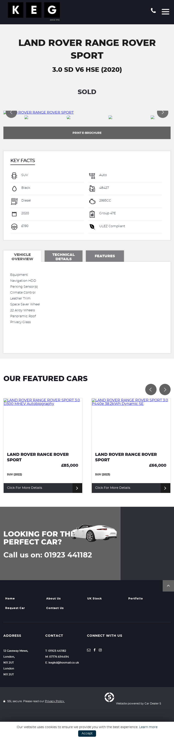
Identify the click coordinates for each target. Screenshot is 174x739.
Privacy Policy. (55, 701)
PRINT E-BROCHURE (87, 133)
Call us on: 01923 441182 (47, 555)
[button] (168, 586)
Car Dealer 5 (153, 703)
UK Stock (94, 598)
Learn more (148, 727)
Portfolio (135, 598)
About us (53, 598)
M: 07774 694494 (57, 656)
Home (10, 598)
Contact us (55, 608)
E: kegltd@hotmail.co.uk (62, 662)
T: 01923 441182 (55, 650)
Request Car (15, 608)
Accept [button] (87, 733)
